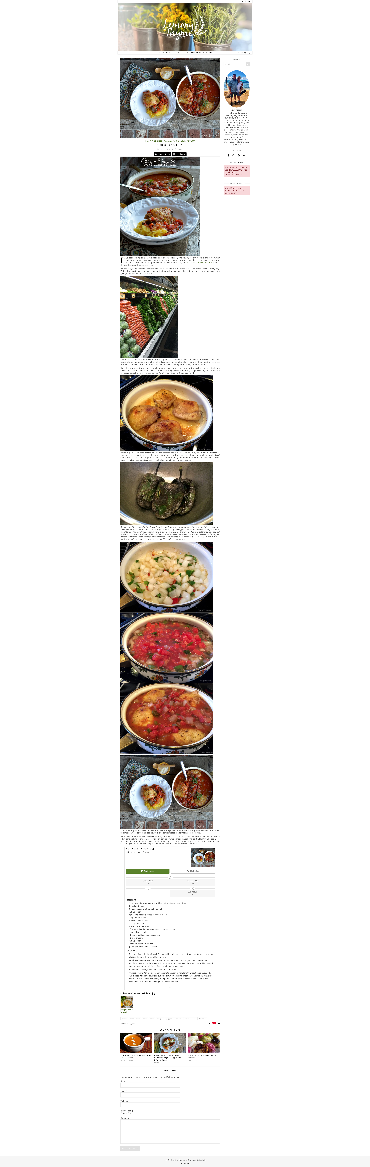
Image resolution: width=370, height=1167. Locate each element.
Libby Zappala (129, 1023)
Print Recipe (180, 154)
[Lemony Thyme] (185, 28)
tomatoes (202, 1019)
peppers (169, 1019)
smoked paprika (190, 1019)
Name (123, 1081)
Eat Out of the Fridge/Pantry (198, 262)
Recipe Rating (126, 1111)
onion (152, 1019)
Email (123, 1091)
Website (124, 1101)
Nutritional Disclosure (187, 1160)
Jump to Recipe (163, 154)
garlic (145, 1019)
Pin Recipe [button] (194, 871)
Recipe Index (164, 52)
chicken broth (135, 1019)
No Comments (178, 149)
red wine (178, 1019)
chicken (124, 1019)
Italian (167, 141)
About (180, 52)
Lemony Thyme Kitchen (199, 52)
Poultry (191, 141)
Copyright (174, 1160)
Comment (125, 1118)
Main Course (179, 141)
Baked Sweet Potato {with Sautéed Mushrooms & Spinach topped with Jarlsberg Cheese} (167, 1057)
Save (215, 1023)
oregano (160, 1019)
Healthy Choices (153, 141)
